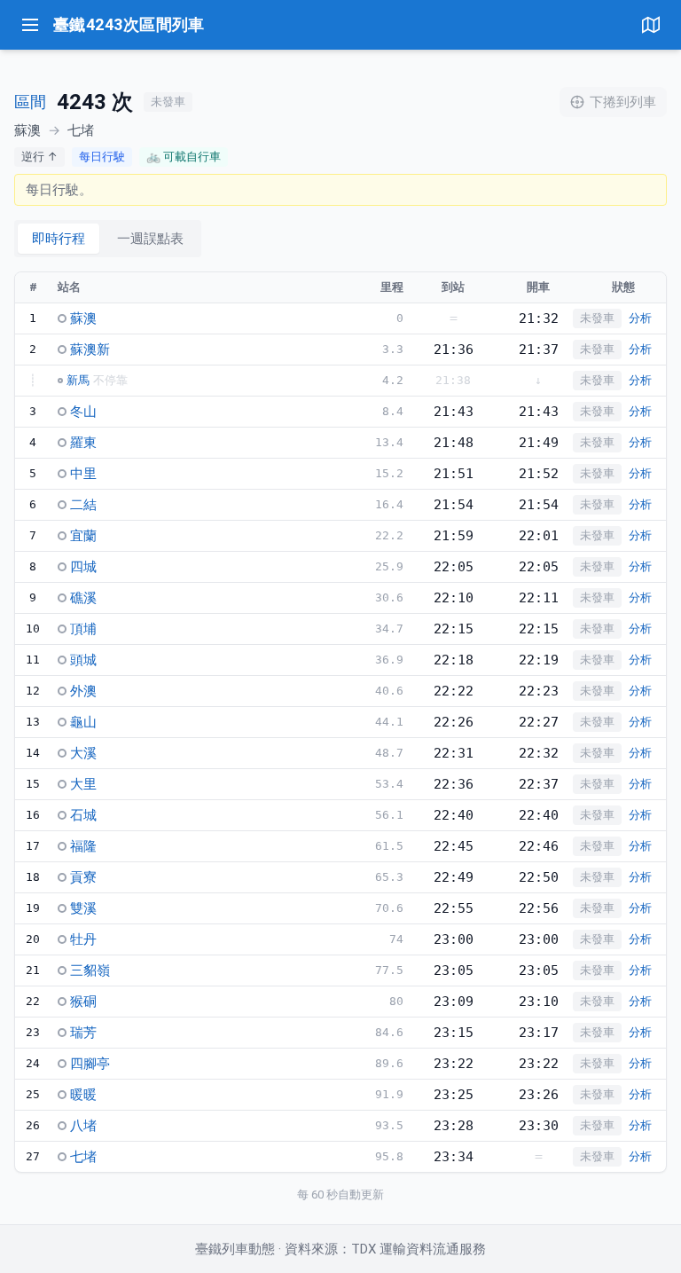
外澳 (83, 691)
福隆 (83, 846)
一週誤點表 (150, 239)
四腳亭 (90, 1064)
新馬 (78, 380)
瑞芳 (83, 1033)
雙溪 (83, 908)
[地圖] (651, 25)
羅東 (83, 443)
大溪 (83, 753)
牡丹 (83, 939)
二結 (83, 505)
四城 (83, 567)
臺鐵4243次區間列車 (129, 24)
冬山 (83, 412)
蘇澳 (83, 318)
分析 (640, 318)
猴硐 (83, 1002)
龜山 (83, 722)
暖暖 (83, 1095)
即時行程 (58, 239)
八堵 (83, 1126)
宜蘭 (83, 536)
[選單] (30, 25)
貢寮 (83, 877)
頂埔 (83, 629)
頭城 (83, 660)
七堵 (83, 1157)
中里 (83, 474)
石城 (83, 815)
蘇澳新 (90, 350)
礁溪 (83, 598)
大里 (83, 784)
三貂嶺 (90, 970)
